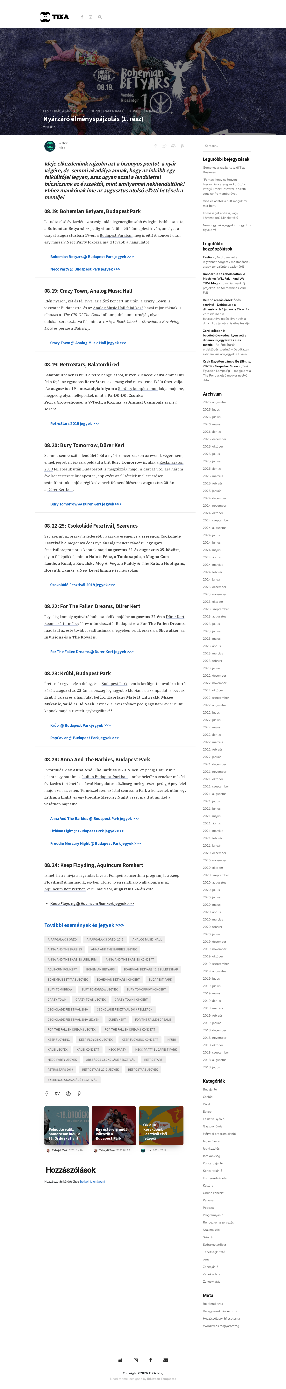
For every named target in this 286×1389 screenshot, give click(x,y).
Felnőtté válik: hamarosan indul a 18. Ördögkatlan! (64, 1134)
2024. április (212, 557)
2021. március (213, 831)
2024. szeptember (216, 520)
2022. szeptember (216, 698)
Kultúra (208, 1185)
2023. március (213, 653)
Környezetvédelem (216, 1178)
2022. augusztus (214, 705)
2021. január (212, 845)
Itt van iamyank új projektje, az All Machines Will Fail (224, 288)
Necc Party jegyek (62, 1060)
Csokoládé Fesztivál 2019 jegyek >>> (82, 584)
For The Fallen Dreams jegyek (72, 1029)
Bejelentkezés (213, 1304)
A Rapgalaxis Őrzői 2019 (105, 939)
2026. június (212, 417)
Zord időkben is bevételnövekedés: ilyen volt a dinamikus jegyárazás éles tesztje (226, 319)
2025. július (211, 454)
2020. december (214, 853)
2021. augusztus (214, 794)
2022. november (214, 683)
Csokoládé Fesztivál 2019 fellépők (124, 1009)
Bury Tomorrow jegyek (100, 989)
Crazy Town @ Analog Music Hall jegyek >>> (88, 342)
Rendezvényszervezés (218, 1222)
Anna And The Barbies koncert (130, 959)
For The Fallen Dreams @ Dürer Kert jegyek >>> (92, 651)
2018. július (211, 1067)
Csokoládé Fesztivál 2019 (68, 1009)
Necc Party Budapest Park (156, 1049)
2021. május (212, 816)
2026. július (211, 409)
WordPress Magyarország (221, 1326)
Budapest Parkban (116, 235)
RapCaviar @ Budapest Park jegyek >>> (84, 737)
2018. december (214, 1030)
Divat (206, 1104)
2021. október (213, 779)
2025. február (212, 483)
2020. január (212, 934)
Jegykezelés (211, 1148)
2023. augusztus (214, 616)
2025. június (212, 461)
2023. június (212, 631)
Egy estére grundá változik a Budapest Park (111, 1134)
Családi (208, 1097)
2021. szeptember (216, 786)
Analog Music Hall (147, 939)
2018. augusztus (214, 1060)
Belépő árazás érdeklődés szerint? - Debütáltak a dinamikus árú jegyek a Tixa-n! (225, 305)
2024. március (213, 565)
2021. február (212, 838)
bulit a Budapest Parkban (105, 776)
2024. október (213, 513)
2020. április (212, 912)
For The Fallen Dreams (153, 1020)
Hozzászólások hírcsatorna (221, 1318)
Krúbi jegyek (58, 1049)
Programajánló (213, 1215)
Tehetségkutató (214, 1252)
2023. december (214, 587)
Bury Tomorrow (60, 989)
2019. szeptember (216, 964)
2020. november (214, 860)
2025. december (214, 439)
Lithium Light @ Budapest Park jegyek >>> (87, 831)
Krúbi (171, 1040)
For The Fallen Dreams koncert (130, 1029)
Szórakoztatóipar (214, 1245)
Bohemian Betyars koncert (118, 979)
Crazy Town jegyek (90, 1000)
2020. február (212, 927)
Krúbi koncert (88, 1049)
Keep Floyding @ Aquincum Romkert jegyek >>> (92, 903)
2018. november (214, 1038)
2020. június (212, 897)
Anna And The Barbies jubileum (72, 959)
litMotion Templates (161, 1379)
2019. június (212, 986)
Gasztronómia (212, 1126)
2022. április (212, 735)
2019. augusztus (214, 971)
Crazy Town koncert (131, 1000)
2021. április (212, 823)
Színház (208, 1237)
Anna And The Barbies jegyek (114, 949)
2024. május (212, 550)
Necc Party (117, 1049)
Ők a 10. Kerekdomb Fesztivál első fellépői (155, 1132)
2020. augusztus (214, 882)
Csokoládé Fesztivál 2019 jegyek (73, 1020)
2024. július (211, 535)
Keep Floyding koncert (140, 1040)
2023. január (212, 668)
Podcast (208, 1208)
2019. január (212, 1023)
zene (206, 1259)
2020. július (211, 890)
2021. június (212, 809)
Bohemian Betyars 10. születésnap (151, 969)
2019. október (213, 956)
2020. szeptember (216, 875)
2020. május (212, 905)
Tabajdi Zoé (59, 1150)
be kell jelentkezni (92, 1181)
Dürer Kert (117, 1020)
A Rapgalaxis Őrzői (62, 939)
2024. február (212, 572)
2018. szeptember (216, 1052)
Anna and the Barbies (65, 949)
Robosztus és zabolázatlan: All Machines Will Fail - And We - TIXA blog (225, 279)
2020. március (213, 919)
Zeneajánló (210, 1267)
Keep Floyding (59, 1040)
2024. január (212, 579)
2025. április (212, 469)
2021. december (214, 764)
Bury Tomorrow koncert (146, 989)
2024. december (214, 498)
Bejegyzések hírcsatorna (220, 1311)
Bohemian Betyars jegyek (68, 979)
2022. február (212, 749)
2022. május (212, 727)
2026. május (212, 424)
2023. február (212, 661)
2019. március (213, 1008)
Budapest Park (114, 683)
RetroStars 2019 (60, 1070)
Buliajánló (210, 1089)
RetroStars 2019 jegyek (100, 1070)
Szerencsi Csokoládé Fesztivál (72, 1080)
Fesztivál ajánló (59, 111)
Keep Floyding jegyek (96, 1040)
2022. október (213, 690)
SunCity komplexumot (138, 388)
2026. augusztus (214, 402)
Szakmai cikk (211, 1230)
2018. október (213, 1045)
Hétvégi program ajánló (102, 111)
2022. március (213, 742)
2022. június (212, 720)
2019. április (212, 1001)
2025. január (212, 491)
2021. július (211, 801)
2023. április (212, 646)
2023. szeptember (216, 609)
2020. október (213, 868)
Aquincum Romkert (62, 969)
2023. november (214, 594)
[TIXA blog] (54, 30)
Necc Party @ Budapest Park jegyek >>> (85, 269)
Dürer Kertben (60, 489)
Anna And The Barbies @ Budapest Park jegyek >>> (94, 818)
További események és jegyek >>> (84, 925)
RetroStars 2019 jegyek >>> (74, 423)
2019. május (212, 993)
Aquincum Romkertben (65, 889)
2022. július (211, 712)
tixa (62, 148)
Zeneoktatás (211, 1282)
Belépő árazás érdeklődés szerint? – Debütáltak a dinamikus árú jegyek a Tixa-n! (226, 349)
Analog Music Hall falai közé (118, 307)
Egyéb (207, 1112)
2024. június (212, 542)
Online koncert (213, 1193)
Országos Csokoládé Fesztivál (110, 1060)
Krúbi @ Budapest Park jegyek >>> (80, 725)
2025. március (213, 476)
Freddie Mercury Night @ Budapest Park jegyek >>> (95, 843)
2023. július (211, 624)
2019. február (212, 1015)
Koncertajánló (212, 1171)
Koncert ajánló (144, 111)
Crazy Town (57, 1000)
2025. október (213, 446)
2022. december (214, 675)
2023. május (212, 639)
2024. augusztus (214, 528)
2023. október (213, 602)
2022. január (212, 757)
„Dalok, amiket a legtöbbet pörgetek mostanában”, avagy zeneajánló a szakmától (226, 262)
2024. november (214, 506)
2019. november (214, 949)
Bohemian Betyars (100, 969)
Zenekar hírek (212, 1274)
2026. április (212, 432)
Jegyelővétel (212, 1141)
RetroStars (153, 1060)
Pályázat (209, 1200)
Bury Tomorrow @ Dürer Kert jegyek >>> (86, 504)
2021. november (214, 772)
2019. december (214, 942)
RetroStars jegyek (143, 1070)
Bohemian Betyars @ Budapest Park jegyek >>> (92, 256)
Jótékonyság (211, 1156)
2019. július (211, 979)
